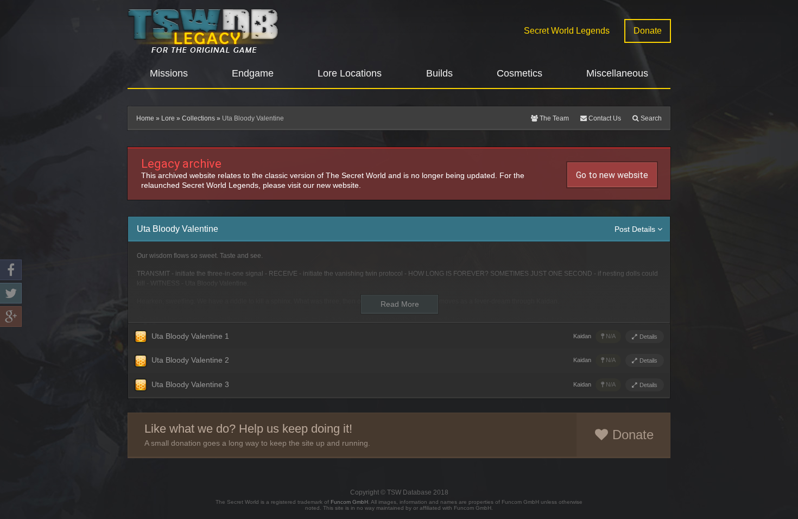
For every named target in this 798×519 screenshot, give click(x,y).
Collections (198, 118)
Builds (439, 73)
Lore (168, 118)
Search (650, 118)
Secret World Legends (567, 30)
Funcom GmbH (349, 502)
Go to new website (612, 175)
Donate (648, 30)
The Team (553, 118)
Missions (169, 73)
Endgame (253, 73)
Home (145, 118)
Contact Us (604, 118)
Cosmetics (519, 73)
